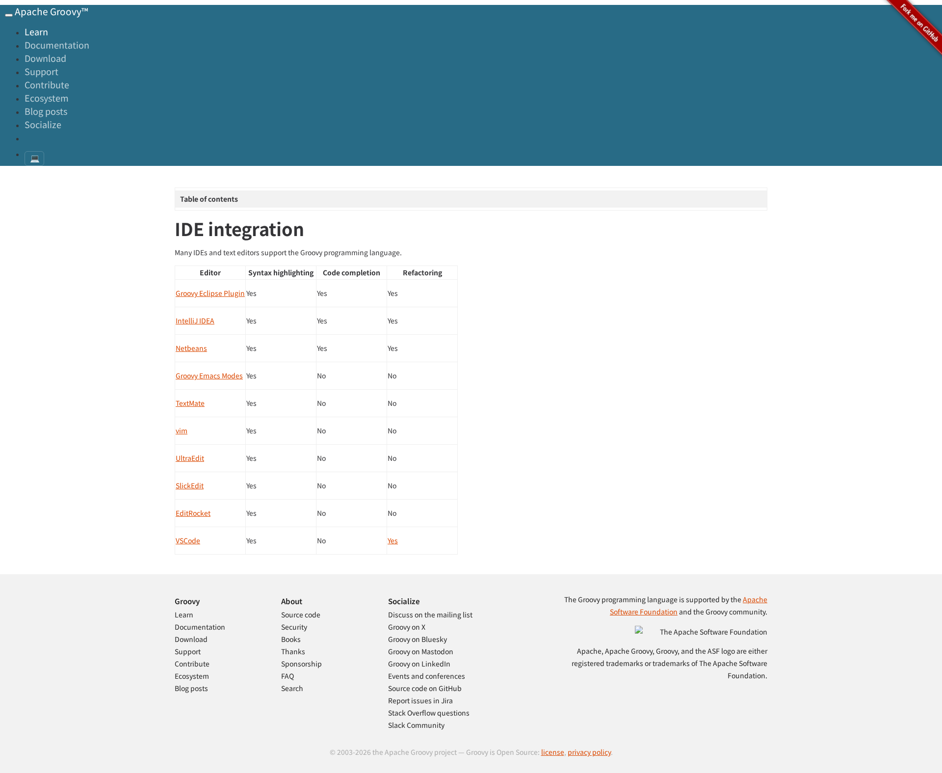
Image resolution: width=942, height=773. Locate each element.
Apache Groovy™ (51, 11)
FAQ (287, 676)
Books (291, 639)
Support (41, 71)
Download (45, 58)
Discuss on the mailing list (430, 614)
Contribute (47, 84)
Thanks (293, 651)
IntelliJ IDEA (195, 320)
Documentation (57, 44)
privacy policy (589, 752)
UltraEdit (190, 458)
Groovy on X (406, 627)
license (552, 752)
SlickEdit (190, 485)
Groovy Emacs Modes (209, 375)
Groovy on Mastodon (420, 651)
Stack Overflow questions (429, 713)
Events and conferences (426, 676)
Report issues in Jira (420, 700)
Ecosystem (47, 97)
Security (294, 627)
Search (292, 688)
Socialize (43, 124)
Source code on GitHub (425, 688)
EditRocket (193, 513)
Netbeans (191, 348)
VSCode (188, 540)
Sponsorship (301, 663)
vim (181, 430)
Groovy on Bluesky (417, 639)
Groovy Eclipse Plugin (210, 293)
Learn (36, 31)
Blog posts (46, 111)
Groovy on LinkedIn (419, 663)
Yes (393, 540)
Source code (300, 614)
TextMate (190, 403)
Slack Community (416, 725)
